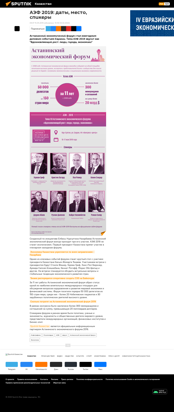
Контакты (44, 379)
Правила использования (27, 379)
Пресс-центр (114, 356)
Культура (80, 356)
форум (64, 335)
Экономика (35, 340)
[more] (17, 28)
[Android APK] (159, 392)
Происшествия (48, 356)
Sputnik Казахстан (39, 326)
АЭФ (57, 335)
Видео (59, 356)
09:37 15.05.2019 (36, 23)
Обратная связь (59, 383)
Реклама (54, 379)
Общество (69, 356)
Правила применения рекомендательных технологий (28, 383)
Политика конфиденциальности (89, 379)
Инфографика (36, 335)
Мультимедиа (48, 335)
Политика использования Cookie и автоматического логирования (133, 379)
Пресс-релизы (67, 379)
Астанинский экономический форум (83, 335)
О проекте (10, 379)
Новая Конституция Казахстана (136, 356)
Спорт (89, 356)
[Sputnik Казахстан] (19, 7)
